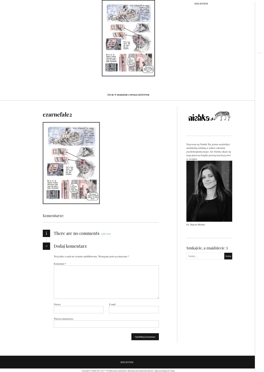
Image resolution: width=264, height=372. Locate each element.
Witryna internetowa (63, 318)
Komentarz (60, 263)
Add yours (106, 233)
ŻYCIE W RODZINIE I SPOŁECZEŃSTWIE (128, 94)
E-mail (112, 304)
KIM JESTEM (201, 3)
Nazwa (57, 304)
